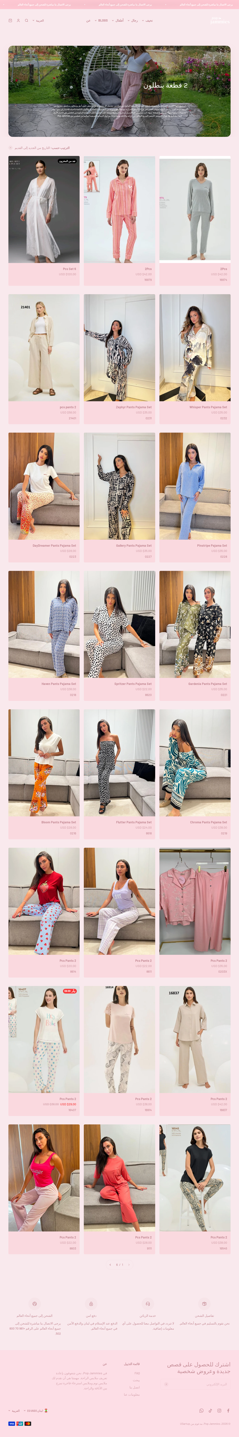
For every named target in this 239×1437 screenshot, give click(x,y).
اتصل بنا (134, 1387)
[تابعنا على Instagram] (219, 1410)
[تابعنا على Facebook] (228, 1410)
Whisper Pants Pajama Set (208, 407)
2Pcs (223, 269)
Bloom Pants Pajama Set (58, 822)
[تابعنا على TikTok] (210, 1410)
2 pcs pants (68, 407)
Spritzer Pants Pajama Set (133, 684)
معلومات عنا (132, 1394)
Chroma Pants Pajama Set (208, 822)
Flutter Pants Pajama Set (134, 822)
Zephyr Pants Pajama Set (134, 407)
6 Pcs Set (69, 269)
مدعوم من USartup (191, 1423)
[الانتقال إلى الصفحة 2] (110, 1264)
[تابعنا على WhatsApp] (201, 1410)
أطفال (119, 20)
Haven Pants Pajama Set (59, 684)
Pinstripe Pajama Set (212, 545)
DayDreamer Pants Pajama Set (54, 545)
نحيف (149, 20)
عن (88, 20)
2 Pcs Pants (219, 960)
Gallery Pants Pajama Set (134, 545)
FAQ (137, 1373)
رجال (134, 20)
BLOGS (103, 20)
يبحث (136, 1380)
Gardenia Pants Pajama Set (207, 684)
